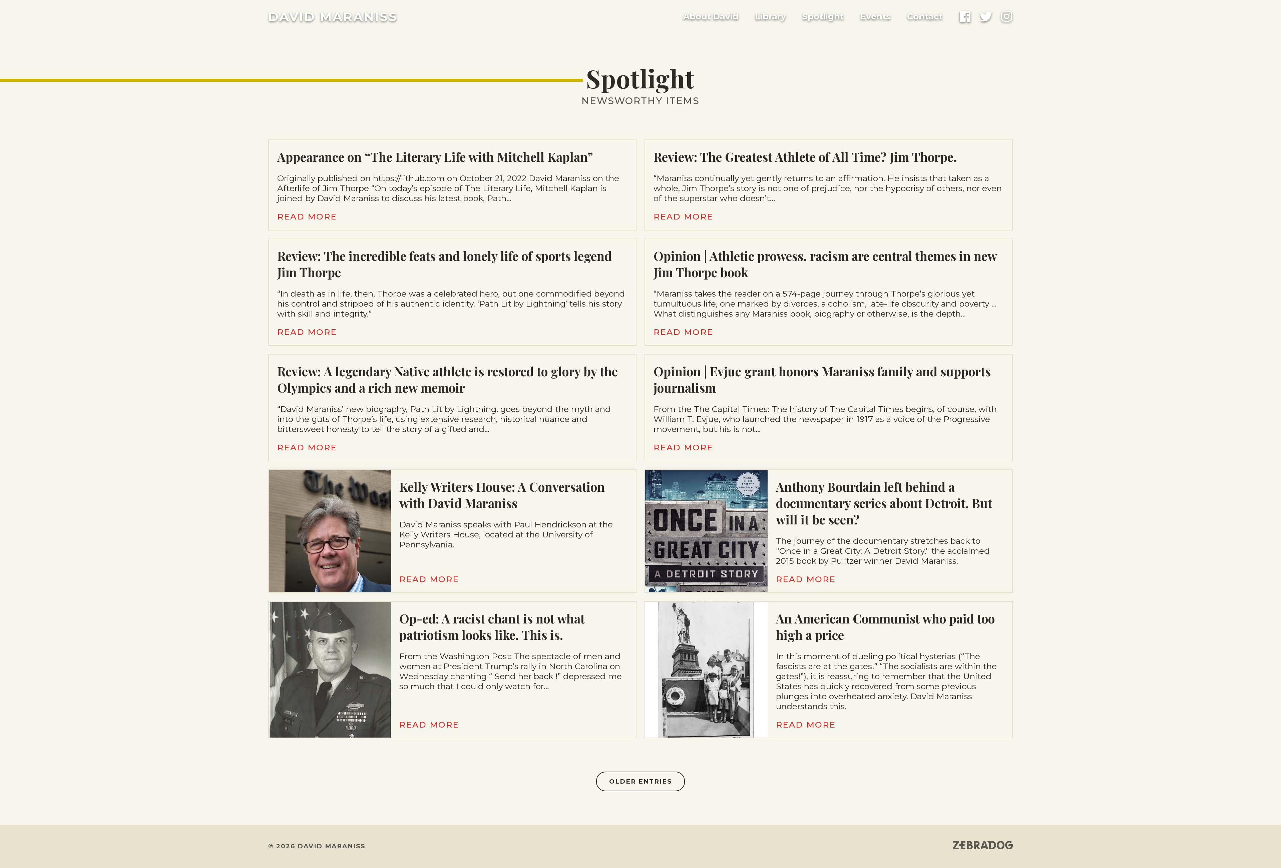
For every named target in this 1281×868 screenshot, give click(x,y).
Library (770, 16)
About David (711, 16)
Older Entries (640, 781)
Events (875, 16)
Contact (924, 16)
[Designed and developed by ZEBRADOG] (983, 846)
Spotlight (823, 16)
